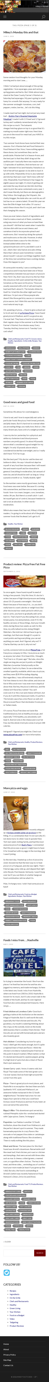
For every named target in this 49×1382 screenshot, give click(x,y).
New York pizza (12, 379)
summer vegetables (25, 382)
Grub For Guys (12, 913)
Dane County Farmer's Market (18, 359)
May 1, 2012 (8, 944)
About (6, 1349)
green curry (11, 1207)
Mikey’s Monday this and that (20, 32)
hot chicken (25, 1207)
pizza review (29, 768)
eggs (8, 909)
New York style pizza (32, 1222)
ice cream (10, 541)
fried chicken (34, 1203)
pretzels (18, 544)
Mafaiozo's (28, 1214)
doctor (32, 533)
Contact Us (8, 1365)
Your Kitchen (18, 524)
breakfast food (12, 901)
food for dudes (20, 909)
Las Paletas (10, 1210)
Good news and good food (18, 402)
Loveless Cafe (25, 1210)
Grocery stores (36, 339)
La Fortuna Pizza (27, 313)
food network (12, 363)
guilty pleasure (34, 753)
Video (12, 1319)
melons (23, 375)
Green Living (15, 1308)
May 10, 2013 (8, 406)
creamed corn (29, 1199)
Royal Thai (10, 1230)
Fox (18, 367)
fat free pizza (19, 749)
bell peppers (24, 348)
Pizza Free (18, 761)
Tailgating (14, 1322)
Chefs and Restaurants (16, 339)
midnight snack (12, 757)
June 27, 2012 (9, 792)
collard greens (12, 1199)
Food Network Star (31, 363)
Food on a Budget (30, 894)
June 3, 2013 (8, 36)
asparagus (10, 348)
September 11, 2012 (11, 571)
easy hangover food (14, 905)
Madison (28, 371)
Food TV (27, 339)
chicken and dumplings (16, 1195)
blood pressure (12, 529)
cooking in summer (14, 356)
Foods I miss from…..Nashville (21, 940)
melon (34, 541)
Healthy (10, 341)
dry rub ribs (11, 1203)
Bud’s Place (27, 845)
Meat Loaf (27, 1218)
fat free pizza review (15, 753)
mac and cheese (12, 1214)
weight (9, 548)
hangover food (12, 917)
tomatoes (10, 386)
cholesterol (11, 533)
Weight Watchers (28, 772)
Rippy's (29, 1226)
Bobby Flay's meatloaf (15, 352)
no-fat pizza (28, 757)
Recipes (35, 341)
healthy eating (20, 537)
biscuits (28, 1191)
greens (27, 367)
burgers (35, 529)
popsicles (18, 1226)
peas (25, 379)
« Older (7, 1242)
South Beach (11, 772)
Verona (22, 386)
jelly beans (22, 541)
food (8, 537)
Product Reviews (36, 742)
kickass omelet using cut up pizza (21, 832)
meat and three (12, 1218)
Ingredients (18, 341)
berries (36, 348)
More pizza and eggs (15, 788)
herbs (36, 367)
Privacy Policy (9, 1354)
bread (25, 529)
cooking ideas (35, 352)
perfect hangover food (16, 920)
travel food (24, 1230)
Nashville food (12, 1222)
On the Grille (27, 341)
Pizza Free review (13, 768)
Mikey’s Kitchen (24, 1377)
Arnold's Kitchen (13, 1191)
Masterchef (11, 375)
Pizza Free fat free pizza (16, 765)
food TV (9, 367)
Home (6, 1344)
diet (7, 749)
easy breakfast (29, 901)
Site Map (7, 1360)
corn (28, 356)
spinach (9, 382)
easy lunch (32, 905)
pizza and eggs (12, 924)
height (34, 537)
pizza (33, 379)
